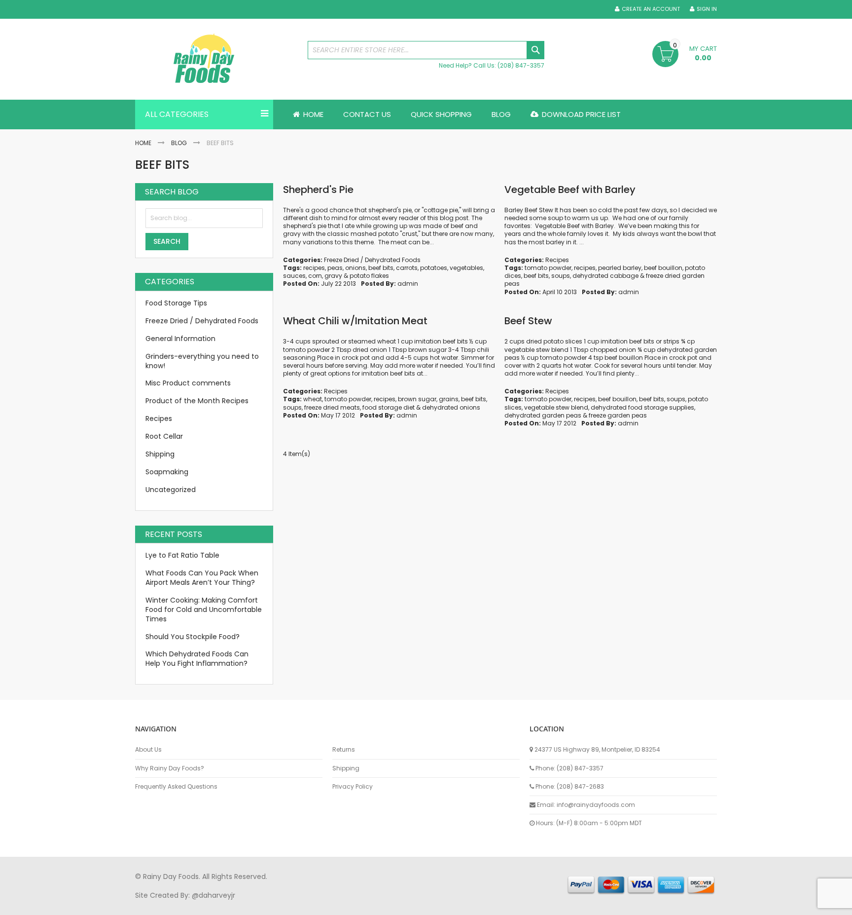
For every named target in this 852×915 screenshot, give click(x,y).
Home (143, 143)
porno (145, 905)
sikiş (164, 905)
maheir (220, 905)
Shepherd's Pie (318, 189)
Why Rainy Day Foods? (169, 768)
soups (560, 275)
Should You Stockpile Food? (192, 637)
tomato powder (548, 268)
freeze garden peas (618, 415)
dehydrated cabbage (605, 275)
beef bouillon (663, 268)
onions (355, 268)
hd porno (296, 905)
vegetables (466, 268)
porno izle (189, 905)
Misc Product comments (188, 383)
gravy (333, 275)
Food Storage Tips (176, 303)
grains (449, 399)
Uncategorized (170, 490)
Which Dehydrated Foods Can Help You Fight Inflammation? (196, 658)
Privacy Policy (352, 787)
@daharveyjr (213, 895)
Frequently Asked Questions (176, 787)
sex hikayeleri (538, 905)
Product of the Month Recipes (196, 401)
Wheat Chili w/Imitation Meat (355, 321)
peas (335, 268)
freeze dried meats (332, 407)
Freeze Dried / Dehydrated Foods (372, 260)
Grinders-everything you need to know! (202, 361)
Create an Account (651, 9)
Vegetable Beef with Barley (570, 189)
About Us (148, 750)
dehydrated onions (451, 407)
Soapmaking (166, 472)
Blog (179, 143)
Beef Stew (528, 321)
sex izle (326, 905)
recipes (314, 268)
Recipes (557, 260)
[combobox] (426, 50)
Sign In (707, 9)
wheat (312, 399)
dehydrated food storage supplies (642, 407)
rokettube (497, 905)
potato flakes (369, 275)
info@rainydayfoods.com (596, 805)
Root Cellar (164, 436)
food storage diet (388, 407)
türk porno (460, 905)
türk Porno (357, 905)
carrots (407, 268)
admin (407, 283)
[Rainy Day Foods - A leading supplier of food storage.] (216, 59)
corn (315, 275)
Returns (343, 750)
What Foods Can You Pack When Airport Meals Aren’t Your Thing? (201, 577)
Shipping (160, 454)
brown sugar (417, 399)
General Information (180, 338)
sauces (294, 275)
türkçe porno (256, 905)
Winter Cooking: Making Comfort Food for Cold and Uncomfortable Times (203, 609)
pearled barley (619, 268)
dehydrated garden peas (542, 415)
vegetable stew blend (556, 407)
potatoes (433, 268)
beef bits (380, 268)
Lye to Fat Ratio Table (182, 555)
